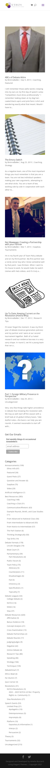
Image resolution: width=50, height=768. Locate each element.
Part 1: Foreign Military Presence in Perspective (22, 395)
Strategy (8, 165)
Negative (10, 646)
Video (9, 488)
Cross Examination (15, 630)
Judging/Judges (13, 642)
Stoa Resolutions (14, 699)
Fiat (10, 580)
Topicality (13, 592)
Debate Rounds (13, 638)
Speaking (11, 658)
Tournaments (11, 250)
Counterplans (15, 572)
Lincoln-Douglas (14, 545)
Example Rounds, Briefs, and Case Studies (25, 511)
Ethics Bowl (10, 674)
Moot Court (12, 549)
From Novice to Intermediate (19, 526)
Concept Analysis (14, 626)
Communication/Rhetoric (17, 507)
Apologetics (14, 709)
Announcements (12, 465)
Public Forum (12, 560)
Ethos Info (11, 468)
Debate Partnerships (16, 634)
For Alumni (9, 678)
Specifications (15, 588)
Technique (11, 666)
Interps (12, 728)
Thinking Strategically (16, 534)
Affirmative (11, 618)
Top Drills (11, 538)
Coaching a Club (14, 503)
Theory (8, 736)
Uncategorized (11, 402)
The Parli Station (14, 530)
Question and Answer (16, 480)
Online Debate (13, 650)
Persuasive (13, 732)
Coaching (37, 80)
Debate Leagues (12, 596)
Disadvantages (15, 576)
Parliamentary (13, 553)
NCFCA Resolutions (15, 689)
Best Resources (11, 496)
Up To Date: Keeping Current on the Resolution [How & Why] (22, 314)
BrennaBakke (13, 80)
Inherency (13, 584)
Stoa (9, 611)
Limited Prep (12, 706)
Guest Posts (12, 476)
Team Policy (12, 565)
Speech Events (11, 703)
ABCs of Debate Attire (15, 77)
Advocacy (13, 568)
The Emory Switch (13, 159)
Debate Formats (12, 542)
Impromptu (14, 717)
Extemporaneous (16, 713)
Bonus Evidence (14, 622)
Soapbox (36, 247)
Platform (10, 721)
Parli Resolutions (16, 557)
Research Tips (13, 654)
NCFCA (10, 603)
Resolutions (10, 686)
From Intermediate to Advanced (20, 522)
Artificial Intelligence (14, 492)
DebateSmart (10, 670)
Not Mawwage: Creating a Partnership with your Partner (23, 243)
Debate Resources (13, 615)
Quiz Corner (10, 682)
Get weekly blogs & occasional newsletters (21, 440)
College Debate (13, 599)
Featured (9, 83)
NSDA (9, 607)
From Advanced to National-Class (21, 518)
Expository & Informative (19, 724)
